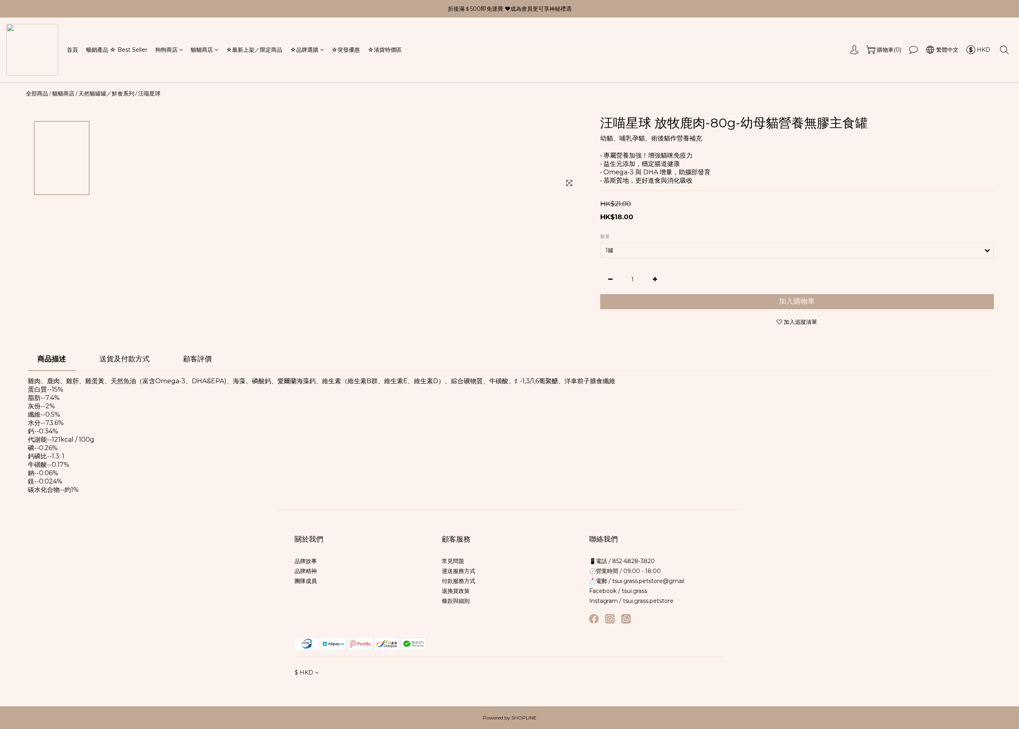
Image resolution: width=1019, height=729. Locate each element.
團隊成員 (306, 581)
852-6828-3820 (633, 561)
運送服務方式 (458, 571)
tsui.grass (634, 591)
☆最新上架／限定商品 (254, 49)
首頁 (72, 49)
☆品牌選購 (304, 49)
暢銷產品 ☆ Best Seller (116, 49)
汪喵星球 (149, 93)
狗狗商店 (166, 49)
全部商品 (37, 93)
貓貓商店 (202, 49)
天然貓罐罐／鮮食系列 (106, 93)
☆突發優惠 (346, 49)
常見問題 (453, 561)
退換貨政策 (456, 591)
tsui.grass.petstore (648, 600)
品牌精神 (306, 571)
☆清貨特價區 (385, 49)
